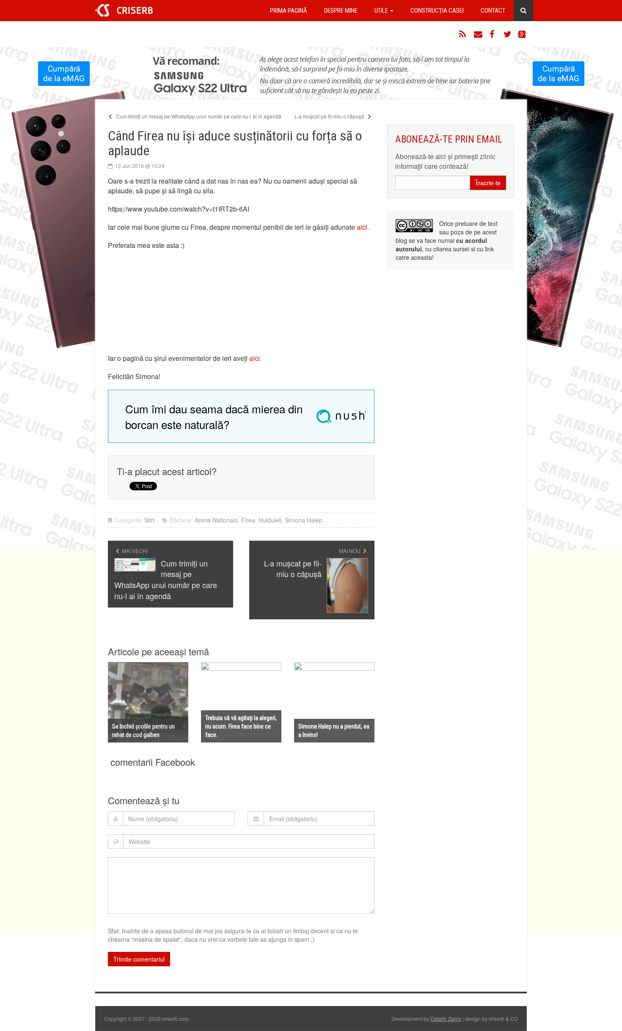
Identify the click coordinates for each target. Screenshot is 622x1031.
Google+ (522, 34)
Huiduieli (270, 520)
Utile (381, 10)
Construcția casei (437, 10)
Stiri (149, 520)
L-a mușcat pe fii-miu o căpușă (330, 116)
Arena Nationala (216, 520)
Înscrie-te (488, 183)
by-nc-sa (414, 225)
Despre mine (341, 10)
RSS (463, 34)
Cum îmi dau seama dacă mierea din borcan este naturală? (214, 416)
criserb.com (124, 10)
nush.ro (341, 416)
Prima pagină (288, 10)
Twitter (508, 34)
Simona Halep (303, 520)
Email (478, 34)
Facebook (493, 34)
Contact (493, 10)
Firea (248, 520)
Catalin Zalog (445, 1018)
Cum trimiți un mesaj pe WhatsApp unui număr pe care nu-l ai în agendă (198, 116)
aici (362, 227)
